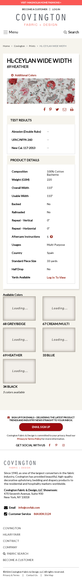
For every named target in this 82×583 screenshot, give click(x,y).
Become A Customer (34, 9)
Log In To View (56, 277)
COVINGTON (12, 528)
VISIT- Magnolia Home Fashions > (41, 2)
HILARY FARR (11, 534)
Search (73, 32)
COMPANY (10, 547)
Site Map (48, 575)
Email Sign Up (41, 427)
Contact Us (32, 575)
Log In (56, 9)
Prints (32, 45)
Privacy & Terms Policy (29, 438)
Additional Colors (25, 75)
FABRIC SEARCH (17, 553)
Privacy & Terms (11, 575)
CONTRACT (11, 541)
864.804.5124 (42, 514)
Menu (13, 32)
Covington (19, 45)
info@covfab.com (29, 507)
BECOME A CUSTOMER (18, 560)
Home (6, 45)
